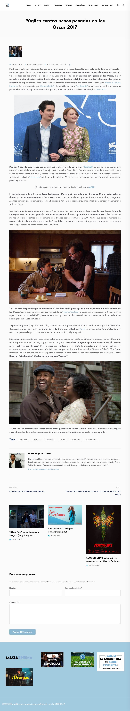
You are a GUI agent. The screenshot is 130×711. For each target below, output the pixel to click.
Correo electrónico (73, 588)
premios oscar (91, 439)
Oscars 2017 (75, 439)
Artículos (80, 5)
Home (29, 5)
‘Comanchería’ (47, 86)
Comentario (15, 602)
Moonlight (50, 439)
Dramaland (94, 5)
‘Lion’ (83, 329)
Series (47, 5)
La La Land (23, 439)
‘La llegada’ (82, 86)
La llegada (37, 439)
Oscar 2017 (100, 90)
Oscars (62, 439)
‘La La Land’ (35, 177)
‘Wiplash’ (88, 167)
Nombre (13, 588)
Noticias (58, 5)
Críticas (69, 5)
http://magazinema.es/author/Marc (43, 469)
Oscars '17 (63, 64)
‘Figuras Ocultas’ (70, 312)
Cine (37, 5)
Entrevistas (107, 5)
